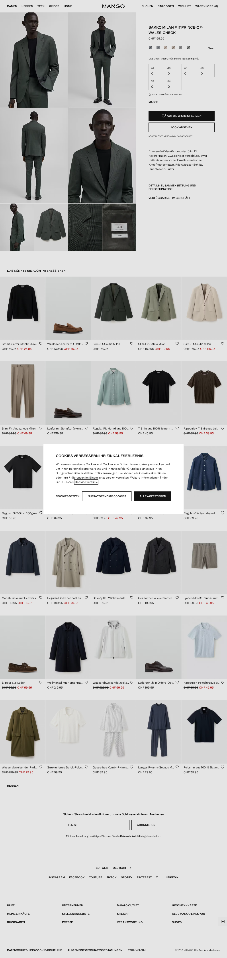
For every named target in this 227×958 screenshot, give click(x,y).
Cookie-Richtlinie (86, 482)
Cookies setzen (68, 496)
